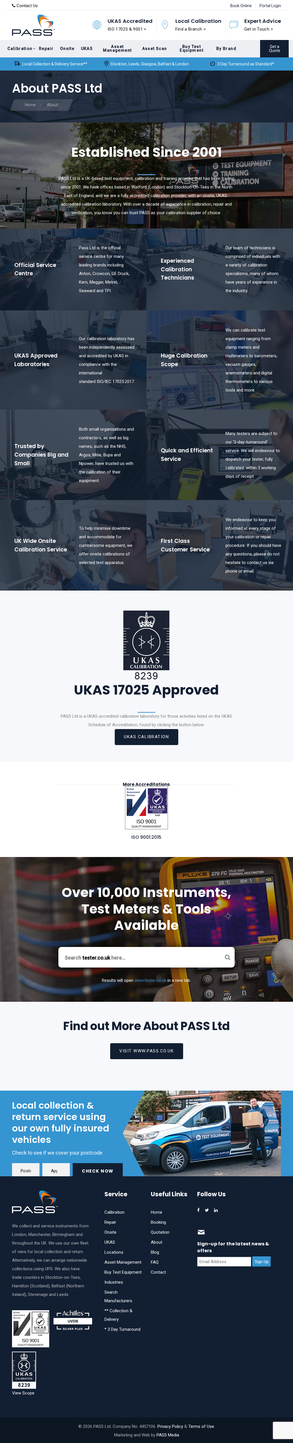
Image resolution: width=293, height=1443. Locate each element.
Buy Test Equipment (123, 1272)
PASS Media (168, 1435)
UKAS (109, 1242)
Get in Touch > (258, 29)
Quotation (160, 1232)
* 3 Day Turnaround (122, 1329)
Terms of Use (201, 1426)
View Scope (23, 1393)
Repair (110, 1222)
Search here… (95, 958)
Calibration (114, 1212)
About (156, 1242)
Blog (155, 1252)
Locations (113, 1252)
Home (156, 1212)
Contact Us (26, 5)
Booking (158, 1222)
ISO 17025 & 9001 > (127, 29)
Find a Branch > (190, 29)
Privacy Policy (170, 1426)
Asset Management (122, 1262)
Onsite (110, 1232)
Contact (158, 1272)
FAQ (155, 1262)
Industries (113, 1282)
